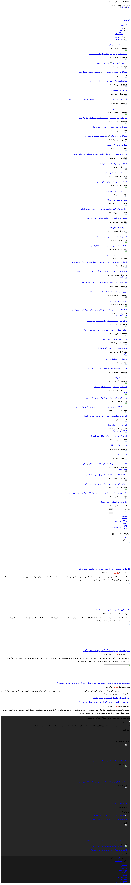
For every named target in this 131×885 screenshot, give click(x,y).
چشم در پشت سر (120, 109)
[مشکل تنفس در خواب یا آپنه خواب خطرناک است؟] (126, 50)
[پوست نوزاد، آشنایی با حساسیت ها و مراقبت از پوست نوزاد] (126, 215)
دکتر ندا (116, 573)
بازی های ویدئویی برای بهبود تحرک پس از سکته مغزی (106, 398)
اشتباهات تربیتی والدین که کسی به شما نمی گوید (106, 650)
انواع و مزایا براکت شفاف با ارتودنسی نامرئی (109, 163)
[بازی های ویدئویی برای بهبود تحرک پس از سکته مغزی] (126, 394)
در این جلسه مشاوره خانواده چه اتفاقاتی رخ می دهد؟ (106, 368)
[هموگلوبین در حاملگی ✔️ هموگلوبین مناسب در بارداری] (126, 132)
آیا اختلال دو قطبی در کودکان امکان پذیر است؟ (109, 436)
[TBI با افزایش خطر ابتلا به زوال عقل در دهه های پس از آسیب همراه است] (126, 306)
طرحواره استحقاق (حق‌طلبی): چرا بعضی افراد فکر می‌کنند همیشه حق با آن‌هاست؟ (95, 493)
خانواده (124, 354)
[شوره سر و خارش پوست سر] (126, 187)
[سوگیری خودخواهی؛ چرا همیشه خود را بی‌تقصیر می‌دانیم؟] (126, 480)
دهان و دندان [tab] (119, 34)
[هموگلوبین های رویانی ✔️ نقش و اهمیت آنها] (126, 123)
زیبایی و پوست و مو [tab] (117, 35)
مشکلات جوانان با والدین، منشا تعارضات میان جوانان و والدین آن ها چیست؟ (93, 683)
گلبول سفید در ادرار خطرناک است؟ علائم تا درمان (107, 246)
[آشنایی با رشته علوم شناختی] (126, 421)
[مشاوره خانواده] (126, 374)
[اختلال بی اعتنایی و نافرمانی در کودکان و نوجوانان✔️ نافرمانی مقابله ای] (126, 460)
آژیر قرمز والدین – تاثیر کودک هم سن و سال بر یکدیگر (104, 702)
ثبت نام (123, 7)
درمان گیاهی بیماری (120, 315)
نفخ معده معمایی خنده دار (117, 255)
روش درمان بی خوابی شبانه (116, 301)
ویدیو (125, 392)
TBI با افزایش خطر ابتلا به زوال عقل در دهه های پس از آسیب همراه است (98, 310)
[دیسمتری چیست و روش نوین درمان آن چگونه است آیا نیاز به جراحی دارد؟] (126, 268)
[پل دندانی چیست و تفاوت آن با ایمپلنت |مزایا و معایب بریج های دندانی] (126, 151)
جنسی (125, 881)
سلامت (124, 26)
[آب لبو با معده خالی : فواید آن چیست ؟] (126, 233)
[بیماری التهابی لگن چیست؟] (126, 224)
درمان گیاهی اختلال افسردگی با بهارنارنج (111, 348)
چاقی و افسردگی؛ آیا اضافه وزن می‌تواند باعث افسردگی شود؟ (107, 760)
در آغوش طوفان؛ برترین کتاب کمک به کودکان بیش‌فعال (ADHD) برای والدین (102, 782)
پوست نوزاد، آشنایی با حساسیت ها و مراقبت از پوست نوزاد (104, 218)
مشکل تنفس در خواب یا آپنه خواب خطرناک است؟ (108, 54)
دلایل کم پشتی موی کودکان (116, 200)
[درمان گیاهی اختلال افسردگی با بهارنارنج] (126, 345)
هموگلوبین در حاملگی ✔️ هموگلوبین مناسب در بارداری (106, 136)
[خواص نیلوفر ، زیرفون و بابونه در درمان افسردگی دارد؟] (126, 326)
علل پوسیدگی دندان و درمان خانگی (113, 173)
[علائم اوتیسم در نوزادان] (126, 41)
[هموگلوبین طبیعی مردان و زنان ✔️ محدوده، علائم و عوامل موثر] (126, 68)
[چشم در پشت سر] (126, 105)
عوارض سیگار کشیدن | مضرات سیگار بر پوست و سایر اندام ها (103, 209)
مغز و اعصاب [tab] (119, 39)
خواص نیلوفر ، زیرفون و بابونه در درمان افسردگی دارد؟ (105, 330)
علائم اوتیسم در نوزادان (118, 45)
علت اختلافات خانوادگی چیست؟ (115, 359)
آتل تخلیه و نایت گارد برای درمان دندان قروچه (109, 182)
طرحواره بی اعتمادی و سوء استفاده (113, 502)
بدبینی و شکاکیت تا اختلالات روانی (114, 445)
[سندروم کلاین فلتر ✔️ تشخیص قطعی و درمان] (126, 59)
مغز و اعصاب (122, 277)
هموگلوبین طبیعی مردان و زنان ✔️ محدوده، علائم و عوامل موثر (103, 72)
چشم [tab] (121, 30)
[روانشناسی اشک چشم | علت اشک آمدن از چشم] (126, 77)
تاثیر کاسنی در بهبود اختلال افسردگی (113, 339)
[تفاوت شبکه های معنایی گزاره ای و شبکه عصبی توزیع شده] (126, 279)
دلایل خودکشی (121, 454)
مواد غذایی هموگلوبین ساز (117, 145)
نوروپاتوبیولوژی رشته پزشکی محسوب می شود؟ (108, 291)
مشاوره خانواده (121, 378)
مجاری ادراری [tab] (119, 37)
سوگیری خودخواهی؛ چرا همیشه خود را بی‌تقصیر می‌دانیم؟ (105, 484)
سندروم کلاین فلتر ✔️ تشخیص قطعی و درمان (109, 63)
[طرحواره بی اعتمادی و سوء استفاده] (126, 498)
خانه (125, 538)
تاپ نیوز (124, 25)
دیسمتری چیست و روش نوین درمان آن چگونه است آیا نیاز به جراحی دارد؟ (98, 271)
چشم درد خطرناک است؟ (117, 90)
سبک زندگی (123, 469)
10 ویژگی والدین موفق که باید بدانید (113, 609)
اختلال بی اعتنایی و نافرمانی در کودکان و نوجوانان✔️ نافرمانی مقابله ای (99, 464)
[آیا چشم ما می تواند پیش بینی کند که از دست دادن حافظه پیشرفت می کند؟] (126, 96)
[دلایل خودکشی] (126, 451)
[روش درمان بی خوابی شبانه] (126, 297)
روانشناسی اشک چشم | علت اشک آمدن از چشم (108, 81)
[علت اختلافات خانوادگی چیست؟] (126, 356)
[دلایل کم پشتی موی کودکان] (126, 196)
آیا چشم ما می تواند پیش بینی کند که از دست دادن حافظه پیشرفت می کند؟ (98, 99)
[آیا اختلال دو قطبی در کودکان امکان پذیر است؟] (126, 432)
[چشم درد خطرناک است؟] (126, 87)
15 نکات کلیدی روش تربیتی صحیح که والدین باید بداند (104, 569)
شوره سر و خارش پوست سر (116, 191)
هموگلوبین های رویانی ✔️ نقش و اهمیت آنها (110, 127)
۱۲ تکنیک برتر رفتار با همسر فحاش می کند (110, 387)
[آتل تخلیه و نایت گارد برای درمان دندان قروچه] (126, 178)
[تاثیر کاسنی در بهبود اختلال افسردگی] (126, 335)
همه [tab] (122, 28)
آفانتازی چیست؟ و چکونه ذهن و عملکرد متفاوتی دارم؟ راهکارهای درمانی (99, 262)
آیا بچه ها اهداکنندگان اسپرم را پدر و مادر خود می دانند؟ (105, 416)
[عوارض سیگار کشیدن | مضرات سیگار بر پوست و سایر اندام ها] (126, 205)
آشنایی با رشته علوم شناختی (116, 425)
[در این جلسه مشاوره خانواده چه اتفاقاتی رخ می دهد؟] (126, 365)
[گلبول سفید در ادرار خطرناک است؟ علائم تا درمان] (126, 242)
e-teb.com (118, 861)
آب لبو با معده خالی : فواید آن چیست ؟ (112, 237)
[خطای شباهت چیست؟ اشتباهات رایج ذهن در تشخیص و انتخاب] (126, 471)
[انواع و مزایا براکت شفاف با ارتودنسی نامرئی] (126, 160)
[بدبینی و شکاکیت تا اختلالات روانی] (126, 441)
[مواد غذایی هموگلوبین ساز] (126, 141)
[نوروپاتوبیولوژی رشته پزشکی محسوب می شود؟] (126, 288)
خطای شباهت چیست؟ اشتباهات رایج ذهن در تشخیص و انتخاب (103, 475)
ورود (128, 7)
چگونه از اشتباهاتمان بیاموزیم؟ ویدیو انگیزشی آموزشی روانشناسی (101, 407)
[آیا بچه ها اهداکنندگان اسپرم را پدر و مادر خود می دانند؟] (126, 412)
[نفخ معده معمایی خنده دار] (126, 251)
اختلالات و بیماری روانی (119, 431)
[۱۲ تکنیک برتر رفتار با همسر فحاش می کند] (126, 383)
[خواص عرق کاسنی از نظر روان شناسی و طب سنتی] (126, 317)
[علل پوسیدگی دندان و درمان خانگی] (126, 169)
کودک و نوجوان (122, 877)
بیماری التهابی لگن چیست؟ (116, 227)
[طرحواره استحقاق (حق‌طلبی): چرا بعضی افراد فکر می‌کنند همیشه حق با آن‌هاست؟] (126, 489)
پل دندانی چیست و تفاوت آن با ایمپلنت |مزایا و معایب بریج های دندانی (100, 154)
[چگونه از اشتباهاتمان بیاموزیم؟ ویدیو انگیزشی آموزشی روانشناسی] (126, 403)
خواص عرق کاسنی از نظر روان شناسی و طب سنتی (107, 321)
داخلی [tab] (121, 32)
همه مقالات (123, 866)
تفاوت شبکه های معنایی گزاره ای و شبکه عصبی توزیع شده (104, 282)
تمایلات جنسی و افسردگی (118, 803)
